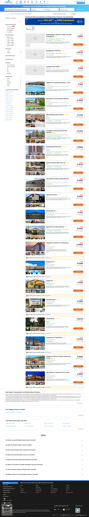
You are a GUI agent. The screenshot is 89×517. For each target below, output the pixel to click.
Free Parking (9, 32)
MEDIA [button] (4, 498)
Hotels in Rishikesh (9, 111)
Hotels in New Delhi (10, 95)
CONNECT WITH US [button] (7, 492)
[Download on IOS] (66, 510)
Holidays (68, 485)
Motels (14, 78)
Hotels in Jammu (9, 99)
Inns (14, 80)
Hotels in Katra (9, 97)
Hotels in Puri (8, 103)
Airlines (67, 487)
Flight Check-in (23, 492)
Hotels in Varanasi (9, 113)
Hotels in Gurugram (10, 107)
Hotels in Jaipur (9, 117)
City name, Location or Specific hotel (12, 8)
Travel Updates (39, 490)
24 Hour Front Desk (11, 66)
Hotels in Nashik (9, 119)
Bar (8, 70)
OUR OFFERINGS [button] (6, 483)
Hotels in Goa (8, 93)
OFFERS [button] (4, 494)
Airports (21, 488)
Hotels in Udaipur (9, 109)
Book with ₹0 (10, 26)
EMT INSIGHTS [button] (6, 496)
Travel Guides (38, 488)
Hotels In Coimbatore (48, 423)
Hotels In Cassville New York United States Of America (17, 412)
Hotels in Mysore (9, 115)
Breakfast (9, 73)
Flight (21, 485)
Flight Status (38, 487)
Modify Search (79, 9)
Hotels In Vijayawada (29, 426)
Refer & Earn (53, 492)
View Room (78, 44)
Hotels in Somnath (9, 91)
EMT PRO (67, 488)
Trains (52, 485)
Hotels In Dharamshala (48, 426)
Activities (22, 490)
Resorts (14, 83)
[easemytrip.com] (8, 3)
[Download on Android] (58, 510)
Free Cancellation (11, 28)
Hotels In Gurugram (67, 426)
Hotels (14, 85)
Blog (67, 490)
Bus (21, 487)
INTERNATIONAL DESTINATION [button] (9, 488)
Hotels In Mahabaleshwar (11, 426)
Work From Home (69, 492)
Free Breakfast (10, 30)
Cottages (14, 82)
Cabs (52, 487)
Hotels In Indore (28, 423)
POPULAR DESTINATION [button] (7, 486)
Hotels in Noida (9, 101)
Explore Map (13, 18)
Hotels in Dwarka (9, 105)
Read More (79, 403)
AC (8, 68)
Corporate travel (54, 490)
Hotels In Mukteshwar (10, 423)
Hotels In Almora (66, 423)
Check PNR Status (54, 488)
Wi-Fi (8, 71)
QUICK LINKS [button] (5, 484)
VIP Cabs (37, 492)
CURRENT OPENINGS (7, 502)
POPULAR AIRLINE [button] (6, 490)
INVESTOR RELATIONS (7, 500)
